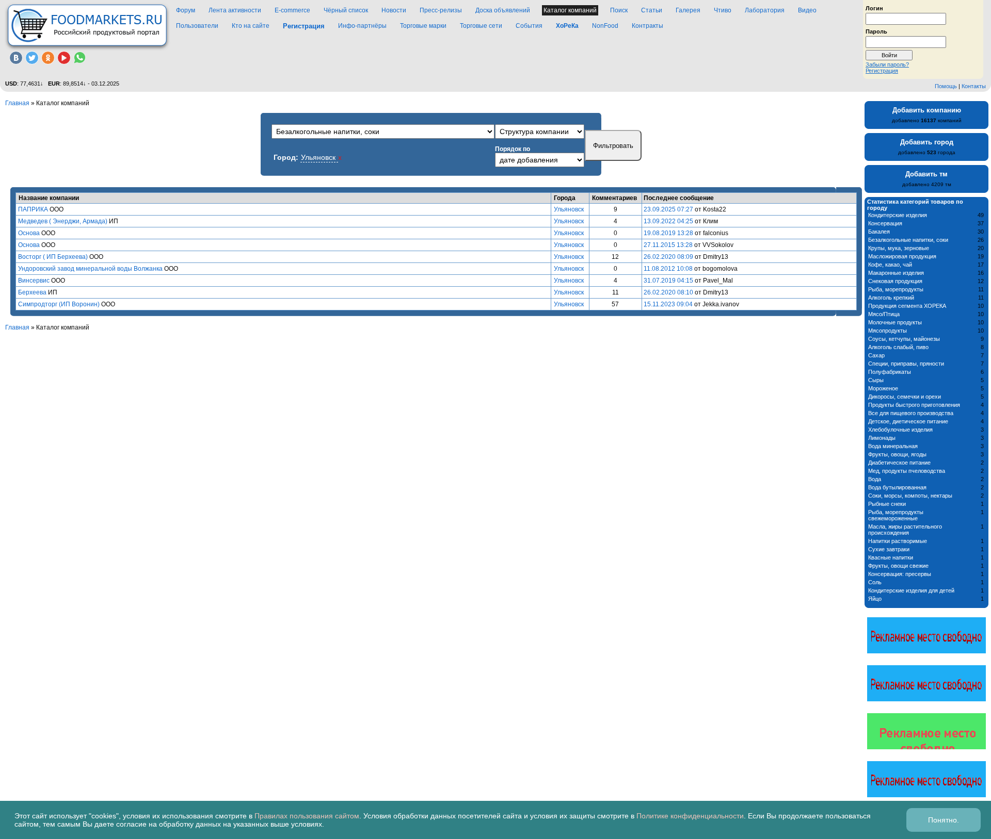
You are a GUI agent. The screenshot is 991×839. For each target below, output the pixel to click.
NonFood (605, 25)
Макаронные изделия (896, 273)
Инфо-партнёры (362, 25)
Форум (185, 10)
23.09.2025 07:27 (668, 209)
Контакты (974, 86)
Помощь (946, 86)
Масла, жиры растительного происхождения (905, 529)
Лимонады (882, 438)
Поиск (619, 10)
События (529, 25)
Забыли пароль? (887, 64)
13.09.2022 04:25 (668, 221)
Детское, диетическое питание (908, 421)
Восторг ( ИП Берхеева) (53, 256)
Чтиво (722, 10)
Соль (875, 582)
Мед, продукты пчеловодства (906, 471)
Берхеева (32, 292)
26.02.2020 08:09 (668, 256)
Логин (874, 7)
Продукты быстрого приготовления (914, 405)
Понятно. (943, 820)
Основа (29, 233)
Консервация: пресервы (899, 574)
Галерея (688, 10)
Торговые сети (481, 25)
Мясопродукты (887, 330)
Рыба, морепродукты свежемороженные (895, 515)
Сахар (876, 355)
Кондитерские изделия (897, 215)
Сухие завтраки (888, 549)
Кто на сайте (250, 25)
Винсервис (34, 280)
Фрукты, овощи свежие (898, 566)
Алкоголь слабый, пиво (898, 347)
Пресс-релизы (441, 10)
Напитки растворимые (897, 541)
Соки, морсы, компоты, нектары (910, 495)
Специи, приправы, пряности (906, 363)
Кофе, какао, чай (890, 264)
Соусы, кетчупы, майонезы (904, 339)
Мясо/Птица (884, 314)
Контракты (647, 25)
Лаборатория (765, 10)
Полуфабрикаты (889, 372)
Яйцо (875, 599)
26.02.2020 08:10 (668, 292)
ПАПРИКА (33, 209)
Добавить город (926, 142)
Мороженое (883, 388)
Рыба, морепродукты (895, 289)
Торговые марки (423, 25)
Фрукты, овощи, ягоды (897, 454)
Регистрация (882, 71)
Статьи (651, 10)
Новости (393, 10)
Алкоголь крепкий (891, 297)
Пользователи (197, 25)
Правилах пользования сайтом (306, 816)
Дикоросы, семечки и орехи (904, 396)
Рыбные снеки (887, 504)
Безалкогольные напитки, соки (908, 240)
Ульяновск (569, 209)
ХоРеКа (567, 25)
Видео (807, 10)
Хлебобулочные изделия (900, 429)
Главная (17, 103)
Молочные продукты (895, 322)
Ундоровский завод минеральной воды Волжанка (90, 268)
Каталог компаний (570, 10)
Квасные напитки (890, 557)
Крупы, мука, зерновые (898, 248)
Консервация (885, 223)
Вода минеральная (893, 446)
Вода (874, 479)
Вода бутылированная (897, 487)
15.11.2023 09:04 (668, 304)
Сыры (876, 380)
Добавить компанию (926, 110)
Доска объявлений (502, 10)
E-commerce (292, 10)
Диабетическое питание (899, 462)
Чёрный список (346, 10)
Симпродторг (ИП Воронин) (59, 304)
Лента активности (235, 10)
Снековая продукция (895, 281)
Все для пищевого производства (910, 413)
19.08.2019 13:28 (668, 233)
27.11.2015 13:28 (668, 245)
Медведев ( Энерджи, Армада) (62, 221)
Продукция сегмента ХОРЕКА (907, 306)
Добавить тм (926, 174)
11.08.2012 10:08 (668, 268)
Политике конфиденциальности (690, 816)
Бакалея (879, 231)
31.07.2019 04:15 (668, 280)
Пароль (876, 31)
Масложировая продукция (902, 256)
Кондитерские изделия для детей (911, 590)
